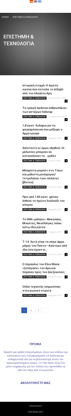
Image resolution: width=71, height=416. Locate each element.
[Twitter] (44, 393)
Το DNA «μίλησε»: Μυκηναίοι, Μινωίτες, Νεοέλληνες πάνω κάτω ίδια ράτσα (42, 223)
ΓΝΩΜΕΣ (47, 50)
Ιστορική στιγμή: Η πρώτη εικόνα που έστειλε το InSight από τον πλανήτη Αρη (42, 89)
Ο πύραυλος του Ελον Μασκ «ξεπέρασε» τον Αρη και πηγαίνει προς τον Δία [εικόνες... (44, 268)
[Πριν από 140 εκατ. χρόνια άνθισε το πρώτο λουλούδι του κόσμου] (12, 201)
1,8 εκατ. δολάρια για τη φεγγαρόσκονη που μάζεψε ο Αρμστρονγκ (42, 129)
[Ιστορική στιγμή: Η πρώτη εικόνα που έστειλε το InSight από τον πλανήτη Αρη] (12, 89)
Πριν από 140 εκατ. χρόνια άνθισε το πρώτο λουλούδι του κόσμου (43, 200)
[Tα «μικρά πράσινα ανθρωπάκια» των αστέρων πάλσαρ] (12, 112)
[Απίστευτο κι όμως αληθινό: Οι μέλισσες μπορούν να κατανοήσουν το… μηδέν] (12, 152)
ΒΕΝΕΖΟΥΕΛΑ (23, 50)
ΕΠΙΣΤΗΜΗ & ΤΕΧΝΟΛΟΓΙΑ (34, 98)
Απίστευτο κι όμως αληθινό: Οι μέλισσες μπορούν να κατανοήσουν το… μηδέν (43, 152)
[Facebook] (26, 393)
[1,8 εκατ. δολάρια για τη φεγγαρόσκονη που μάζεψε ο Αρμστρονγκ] (12, 130)
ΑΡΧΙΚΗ (5, 17)
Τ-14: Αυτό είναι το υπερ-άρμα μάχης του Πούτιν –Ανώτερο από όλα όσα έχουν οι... (44, 245)
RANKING (9, 50)
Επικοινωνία (35, 405)
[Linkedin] (35, 393)
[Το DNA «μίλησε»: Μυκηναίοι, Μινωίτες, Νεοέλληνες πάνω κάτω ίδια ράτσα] (12, 223)
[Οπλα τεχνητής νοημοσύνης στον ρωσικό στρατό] (12, 291)
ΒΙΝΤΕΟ (36, 50)
